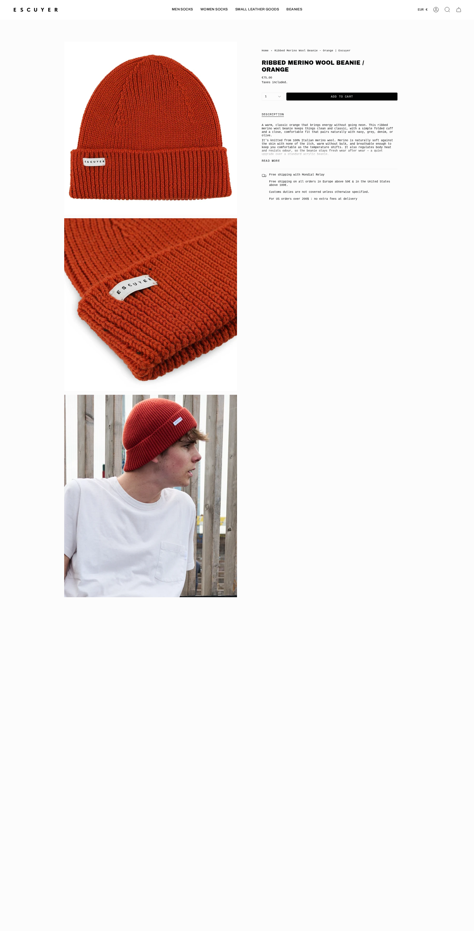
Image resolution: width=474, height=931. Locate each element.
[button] (182, 10)
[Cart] (458, 9)
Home (265, 50)
